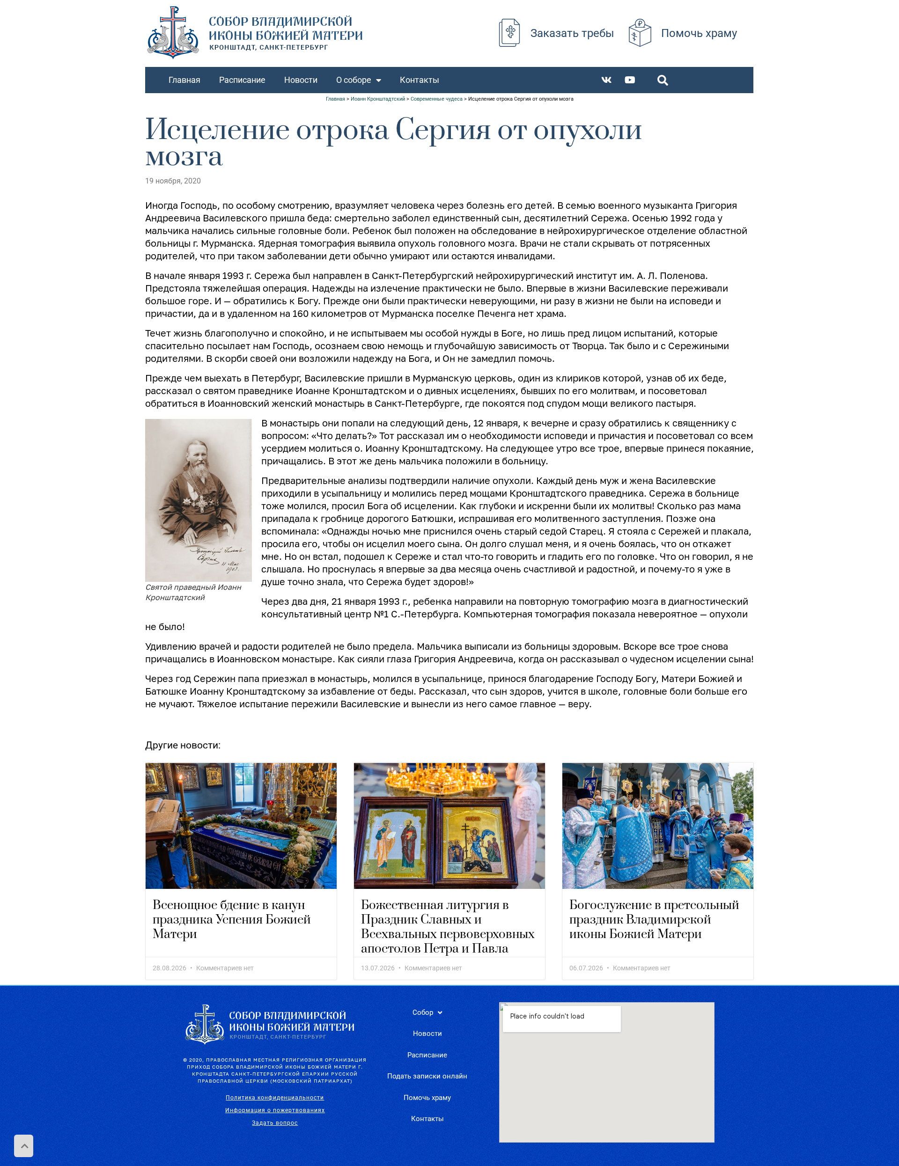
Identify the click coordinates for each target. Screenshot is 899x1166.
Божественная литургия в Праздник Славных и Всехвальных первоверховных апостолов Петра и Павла (448, 927)
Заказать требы (572, 33)
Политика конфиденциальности (275, 1097)
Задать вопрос (275, 1123)
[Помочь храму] (640, 33)
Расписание (242, 80)
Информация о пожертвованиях (275, 1110)
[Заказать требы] (509, 33)
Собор (423, 1012)
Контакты (419, 80)
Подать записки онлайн (427, 1076)
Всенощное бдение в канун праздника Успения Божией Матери (232, 920)
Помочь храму (699, 33)
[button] (663, 80)
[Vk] (606, 80)
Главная (184, 80)
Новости (300, 80)
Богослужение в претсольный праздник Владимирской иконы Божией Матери (654, 920)
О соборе (353, 80)
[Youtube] (630, 80)
